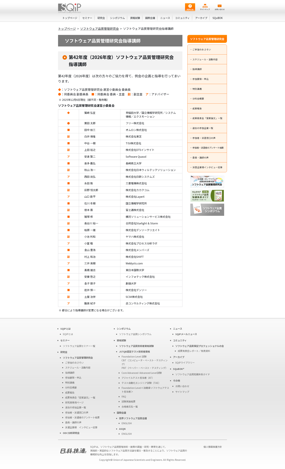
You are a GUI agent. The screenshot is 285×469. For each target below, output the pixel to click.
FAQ (124, 396)
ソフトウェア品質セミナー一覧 (79, 346)
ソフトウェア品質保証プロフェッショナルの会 (199, 346)
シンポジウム (117, 18)
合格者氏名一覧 (130, 406)
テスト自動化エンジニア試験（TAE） (141, 382)
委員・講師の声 (200, 157)
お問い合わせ (182, 386)
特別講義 (197, 88)
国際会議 (150, 18)
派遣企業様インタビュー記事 (207, 167)
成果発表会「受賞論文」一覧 (207, 118)
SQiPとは (68, 334)
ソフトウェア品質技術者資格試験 (136, 346)
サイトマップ (182, 391)
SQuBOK (217, 18)
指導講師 (197, 69)
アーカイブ (201, 18)
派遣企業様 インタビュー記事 (81, 427)
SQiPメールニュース (186, 334)
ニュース (165, 18)
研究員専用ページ (74, 402)
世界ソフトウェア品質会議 (133, 418)
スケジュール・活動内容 (205, 59)
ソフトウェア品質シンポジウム (135, 334)
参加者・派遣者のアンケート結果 (208, 147)
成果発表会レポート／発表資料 (194, 351)
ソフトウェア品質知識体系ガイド (192, 374)
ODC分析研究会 (71, 433)
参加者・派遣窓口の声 (204, 138)
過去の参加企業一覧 (202, 128)
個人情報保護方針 (213, 446)
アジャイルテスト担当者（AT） (138, 377)
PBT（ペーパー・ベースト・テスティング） (145, 368)
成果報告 (197, 108)
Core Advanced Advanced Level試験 (142, 372)
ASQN (122, 428)
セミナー (87, 18)
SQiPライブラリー (185, 362)
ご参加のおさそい (201, 49)
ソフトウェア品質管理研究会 (99, 28)
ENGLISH (127, 423)
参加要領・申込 (200, 79)
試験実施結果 (128, 401)
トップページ (69, 18)
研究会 (101, 18)
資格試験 (135, 18)
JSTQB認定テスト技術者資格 (134, 351)
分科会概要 (198, 98)
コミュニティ (182, 18)
